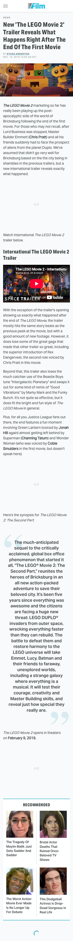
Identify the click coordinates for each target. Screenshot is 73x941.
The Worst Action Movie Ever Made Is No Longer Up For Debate (19, 905)
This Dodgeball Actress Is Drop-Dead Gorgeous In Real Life (53, 905)
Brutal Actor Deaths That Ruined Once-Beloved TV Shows (49, 851)
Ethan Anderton (18, 53)
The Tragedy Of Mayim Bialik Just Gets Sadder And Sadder (19, 848)
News (6, 17)
